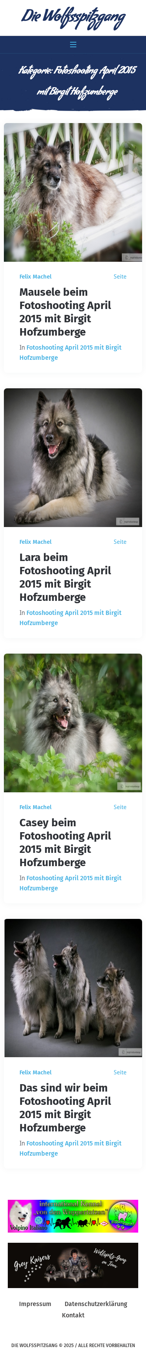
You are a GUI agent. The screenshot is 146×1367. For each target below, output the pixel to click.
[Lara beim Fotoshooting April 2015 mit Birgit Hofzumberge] (73, 457)
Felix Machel (35, 276)
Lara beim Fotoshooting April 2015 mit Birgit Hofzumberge (65, 577)
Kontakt (73, 1315)
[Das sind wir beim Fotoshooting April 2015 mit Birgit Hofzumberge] (73, 988)
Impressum (35, 1304)
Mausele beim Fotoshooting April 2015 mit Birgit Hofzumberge (65, 312)
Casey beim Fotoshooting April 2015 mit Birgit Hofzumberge (65, 842)
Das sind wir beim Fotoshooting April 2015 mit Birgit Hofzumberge (65, 1107)
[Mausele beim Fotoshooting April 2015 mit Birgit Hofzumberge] (73, 192)
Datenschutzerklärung (96, 1304)
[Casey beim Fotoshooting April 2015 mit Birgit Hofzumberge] (73, 723)
